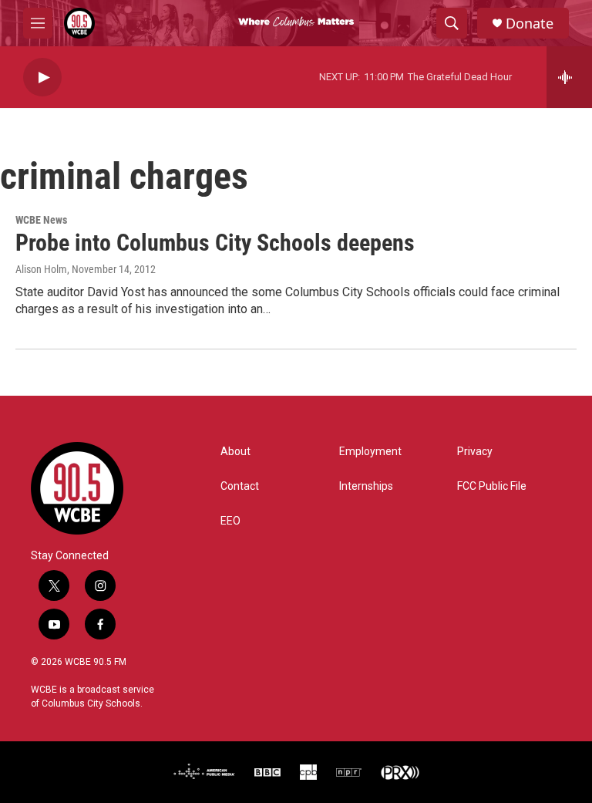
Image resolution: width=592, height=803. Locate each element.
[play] (42, 77)
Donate (529, 23)
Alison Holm (41, 269)
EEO (230, 521)
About (235, 451)
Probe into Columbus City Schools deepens (215, 242)
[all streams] (569, 77)
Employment (370, 451)
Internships (366, 486)
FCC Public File (491, 486)
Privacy (475, 451)
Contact (239, 486)
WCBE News (41, 220)
